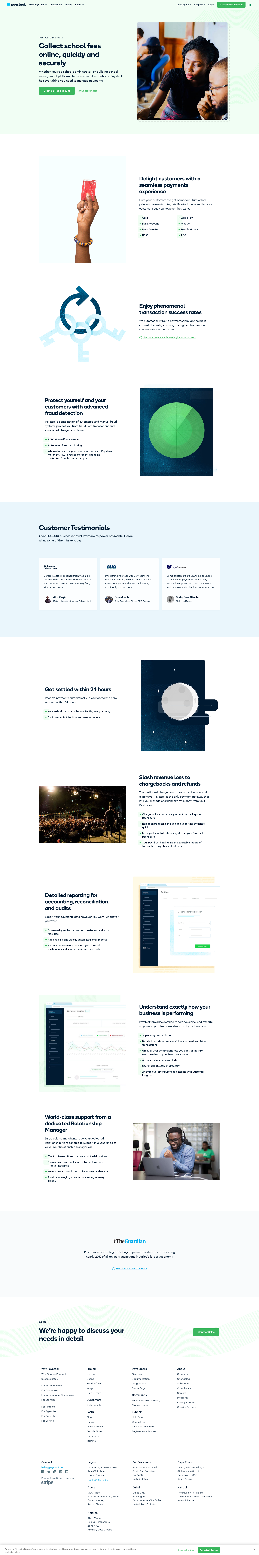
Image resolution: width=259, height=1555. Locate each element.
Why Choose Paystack (53, 1374)
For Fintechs (48, 1407)
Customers (56, 5)
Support (199, 5)
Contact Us (138, 1422)
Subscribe (183, 1383)
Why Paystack (37, 5)
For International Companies (57, 1395)
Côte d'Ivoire (94, 1393)
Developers (183, 5)
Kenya (90, 1388)
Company (182, 1374)
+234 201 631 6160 (98, 1480)
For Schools (48, 1416)
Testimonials (94, 1405)
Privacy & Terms (186, 1402)
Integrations (139, 1383)
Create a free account (57, 91)
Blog (89, 1417)
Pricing (68, 5)
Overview (137, 1374)
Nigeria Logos (140, 1405)
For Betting (47, 1421)
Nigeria (91, 1374)
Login (211, 5)
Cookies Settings (186, 1407)
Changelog (183, 1379)
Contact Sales (206, 1332)
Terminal (91, 1441)
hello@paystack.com (53, 1467)
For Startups (48, 1400)
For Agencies (48, 1411)
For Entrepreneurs (51, 1385)
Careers (181, 1393)
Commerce (93, 1436)
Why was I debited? (143, 1426)
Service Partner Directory (146, 1400)
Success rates (49, 1379)
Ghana (90, 1379)
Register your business (145, 1431)
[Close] (254, 1549)
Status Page (138, 1388)
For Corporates (50, 1390)
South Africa (94, 1383)
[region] (129, 1550)
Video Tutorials (95, 1426)
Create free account (231, 5)
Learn (78, 5)
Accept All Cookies (209, 1550)
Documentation (141, 1379)
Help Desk (137, 1417)
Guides (91, 1422)
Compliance (184, 1388)
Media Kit (182, 1398)
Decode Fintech (95, 1431)
